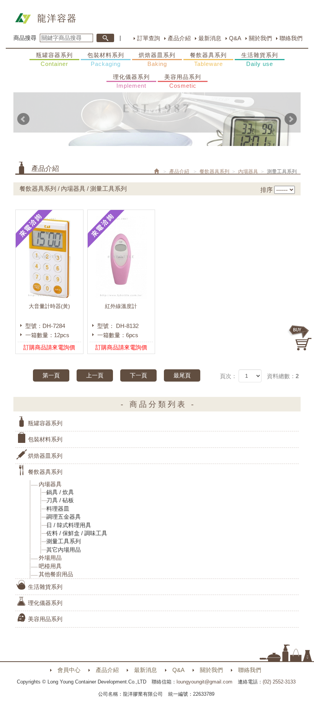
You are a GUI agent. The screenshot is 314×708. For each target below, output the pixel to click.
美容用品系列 (182, 81)
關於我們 (260, 38)
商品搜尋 (24, 37)
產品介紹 (179, 38)
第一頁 (51, 375)
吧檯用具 (50, 566)
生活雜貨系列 (259, 59)
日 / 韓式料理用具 (68, 525)
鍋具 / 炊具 (60, 492)
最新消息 (209, 38)
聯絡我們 (291, 38)
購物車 (300, 337)
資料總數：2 (283, 376)
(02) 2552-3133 (279, 682)
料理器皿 (57, 508)
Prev (23, 119)
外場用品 (50, 557)
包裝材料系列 (105, 59)
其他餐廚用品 (56, 574)
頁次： (228, 376)
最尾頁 (182, 375)
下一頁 (138, 375)
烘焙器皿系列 (157, 59)
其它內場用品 (63, 549)
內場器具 (248, 171)
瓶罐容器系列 (54, 59)
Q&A (235, 38)
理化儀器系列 (131, 81)
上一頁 (94, 375)
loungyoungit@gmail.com (204, 682)
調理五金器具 (63, 516)
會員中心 (68, 670)
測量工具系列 (63, 541)
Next (291, 119)
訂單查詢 (148, 38)
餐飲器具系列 (208, 59)
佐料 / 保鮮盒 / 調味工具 (76, 533)
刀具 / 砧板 (60, 500)
